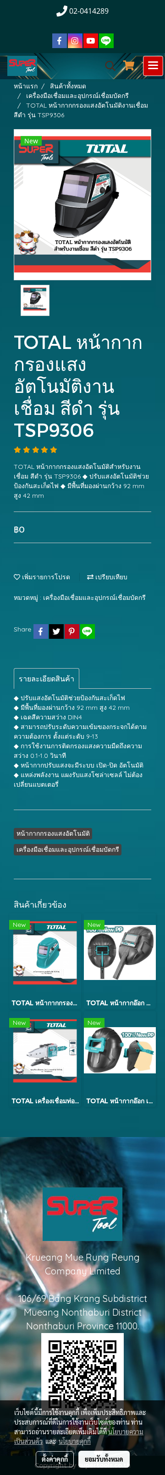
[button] (107, 66)
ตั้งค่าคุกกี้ (55, 1459)
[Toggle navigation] (153, 66)
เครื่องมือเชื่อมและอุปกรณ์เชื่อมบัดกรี (94, 597)
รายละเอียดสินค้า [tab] (46, 678)
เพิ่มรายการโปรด (45, 577)
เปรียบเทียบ (110, 577)
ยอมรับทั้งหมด (104, 1459)
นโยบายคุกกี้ (75, 1441)
